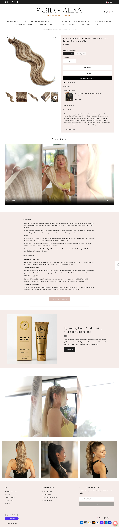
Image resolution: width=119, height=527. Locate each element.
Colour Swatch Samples (46, 24)
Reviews (71, 24)
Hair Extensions (13, 21)
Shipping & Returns (11, 491)
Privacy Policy (9, 500)
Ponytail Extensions (24, 24)
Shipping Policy (47, 500)
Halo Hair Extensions (82, 21)
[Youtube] (17, 2)
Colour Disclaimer (68, 110)
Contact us (66, 86)
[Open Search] (104, 12)
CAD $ (110, 2)
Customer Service (84, 24)
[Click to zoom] (55, 37)
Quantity (66, 58)
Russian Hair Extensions (40, 21)
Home (44, 29)
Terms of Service (10, 497)
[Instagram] (8, 2)
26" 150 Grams (81, 54)
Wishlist (99, 24)
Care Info (7, 494)
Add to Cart (87, 68)
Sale (26, 21)
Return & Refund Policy (49, 497)
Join (97, 504)
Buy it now (87, 73)
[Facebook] (5, 2)
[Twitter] (15, 2)
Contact (7, 503)
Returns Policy (70, 129)
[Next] (12, 37)
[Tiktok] (12, 2)
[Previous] (8, 37)
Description (27, 219)
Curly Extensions (61, 21)
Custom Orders (70, 83)
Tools (61, 24)
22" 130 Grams (69, 53)
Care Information (68, 105)
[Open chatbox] (115, 523)
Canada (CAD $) (104, 518)
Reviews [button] (118, 265)
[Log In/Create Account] (107, 12)
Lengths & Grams (28, 255)
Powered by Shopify (11, 523)
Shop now (70, 350)
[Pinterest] (10, 2)
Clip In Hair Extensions (102, 21)
